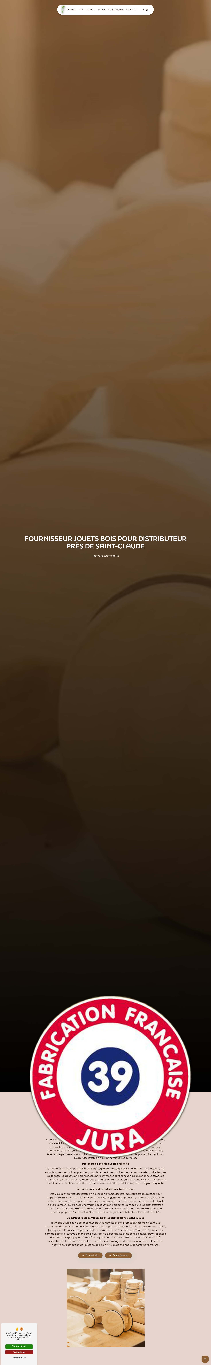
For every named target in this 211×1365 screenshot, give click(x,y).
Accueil (71, 9)
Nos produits (87, 9)
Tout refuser (19, 1352)
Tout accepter (19, 1346)
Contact (131, 9)
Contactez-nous (120, 1255)
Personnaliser (19, 1358)
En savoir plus (92, 1255)
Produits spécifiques (110, 9)
